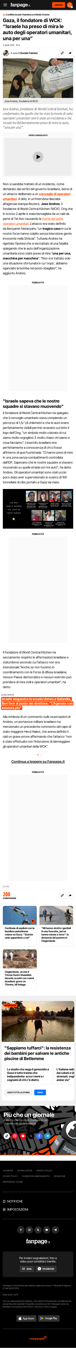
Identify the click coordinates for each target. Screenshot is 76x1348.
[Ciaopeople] (38, 1338)
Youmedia (8, 1170)
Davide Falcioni (28, 52)
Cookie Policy (10, 1176)
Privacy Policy (44, 1170)
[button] (70, 53)
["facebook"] (39, 1136)
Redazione (59, 1176)
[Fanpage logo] (20, 5)
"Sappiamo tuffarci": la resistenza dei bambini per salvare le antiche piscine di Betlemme (37, 1053)
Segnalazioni (24, 1170)
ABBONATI (58, 5)
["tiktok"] (7, 1136)
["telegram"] (47, 1136)
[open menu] (4, 5)
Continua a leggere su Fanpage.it (38, 761)
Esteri (6, 887)
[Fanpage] (38, 1241)
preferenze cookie (13, 1182)
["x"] (31, 1136)
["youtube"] (23, 1136)
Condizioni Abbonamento (36, 1176)
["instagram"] (15, 1136)
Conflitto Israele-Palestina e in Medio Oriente (27, 14)
